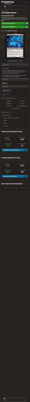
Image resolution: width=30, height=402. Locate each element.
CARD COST (5, 79)
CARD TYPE (5, 86)
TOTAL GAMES (22, 144)
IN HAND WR (7, 144)
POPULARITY (22, 137)
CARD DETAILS (5, 112)
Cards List (5, 11)
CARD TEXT (5, 65)
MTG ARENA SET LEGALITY (8, 98)
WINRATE (6, 137)
